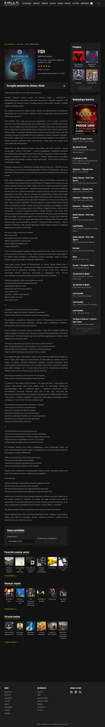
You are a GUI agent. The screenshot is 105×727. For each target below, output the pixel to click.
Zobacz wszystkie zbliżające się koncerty (85, 330)
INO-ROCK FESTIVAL (80, 147)
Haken (75, 256)
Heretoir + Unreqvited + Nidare (83, 265)
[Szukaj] (98, 3)
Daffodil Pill (92, 83)
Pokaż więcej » (10, 576)
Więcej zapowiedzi (85, 88)
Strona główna (10, 44)
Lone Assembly (78, 293)
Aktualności (26, 3)
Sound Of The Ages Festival (82, 138)
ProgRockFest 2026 (80, 158)
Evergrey (78, 83)
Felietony (75, 3)
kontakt (39, 710)
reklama (39, 704)
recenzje (7, 701)
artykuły (7, 710)
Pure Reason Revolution (78, 65)
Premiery (45, 3)
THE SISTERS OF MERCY (81, 273)
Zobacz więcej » (11, 642)
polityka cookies (42, 701)
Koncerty (36, 3)
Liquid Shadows (78, 225)
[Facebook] (71, 692)
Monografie (85, 3)
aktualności (8, 692)
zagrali (7, 704)
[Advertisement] (52, 23)
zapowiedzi (8, 698)
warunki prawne (42, 698)
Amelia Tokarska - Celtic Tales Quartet (83, 179)
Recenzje (53, 3)
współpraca (41, 707)
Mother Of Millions (92, 65)
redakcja (40, 692)
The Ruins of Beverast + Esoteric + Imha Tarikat (85, 320)
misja (39, 695)
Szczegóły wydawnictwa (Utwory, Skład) (25, 85)
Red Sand (76, 248)
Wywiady (68, 3)
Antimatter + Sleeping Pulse (83, 169)
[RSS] (80, 692)
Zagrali (60, 3)
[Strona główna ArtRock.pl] (12, 3)
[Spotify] (76, 692)
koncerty (7, 695)
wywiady (7, 713)
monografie (8, 707)
